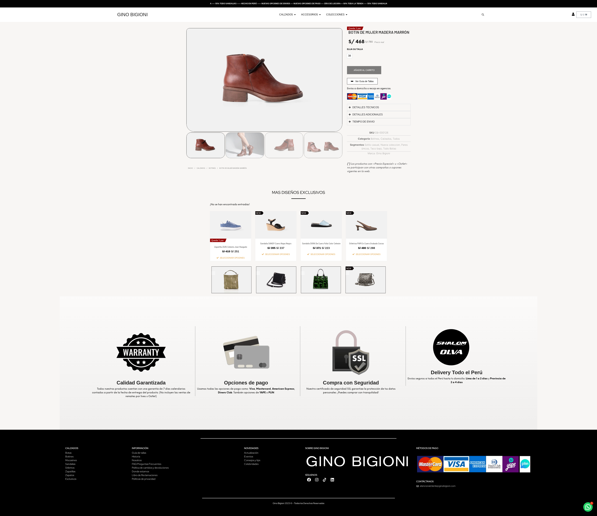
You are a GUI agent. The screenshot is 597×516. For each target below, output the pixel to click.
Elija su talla (355, 49)
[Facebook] (309, 480)
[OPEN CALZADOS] (295, 14)
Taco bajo (376, 148)
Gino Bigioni (383, 153)
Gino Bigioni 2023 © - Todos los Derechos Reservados (298, 503)
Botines (212, 168)
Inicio (190, 168)
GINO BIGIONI (132, 14)
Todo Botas (389, 148)
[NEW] (234, 279)
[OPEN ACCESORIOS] (320, 14)
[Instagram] (317, 480)
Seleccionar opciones (232, 258)
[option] (349, 55)
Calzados (201, 168)
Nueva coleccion (390, 144)
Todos (396, 138)
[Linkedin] (332, 480)
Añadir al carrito (364, 70)
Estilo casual (372, 144)
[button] (588, 507)
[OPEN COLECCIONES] (346, 14)
